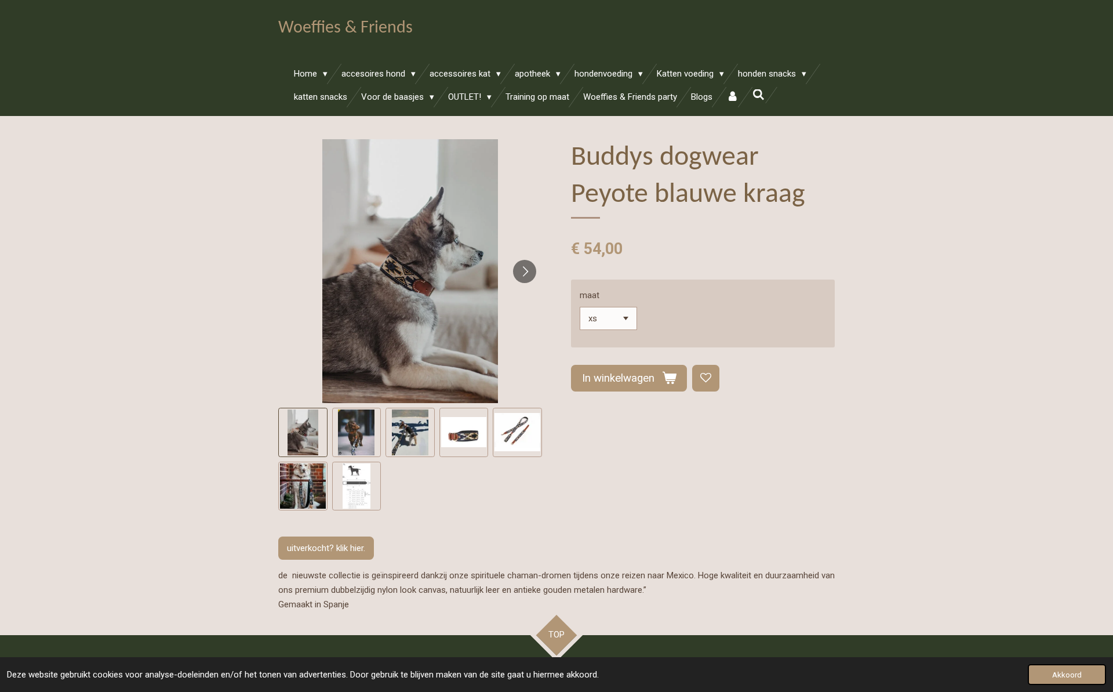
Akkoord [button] (1067, 674)
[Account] (732, 97)
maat (589, 295)
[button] (303, 432)
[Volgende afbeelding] (524, 271)
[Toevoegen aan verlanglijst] (705, 378)
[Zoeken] (758, 95)
